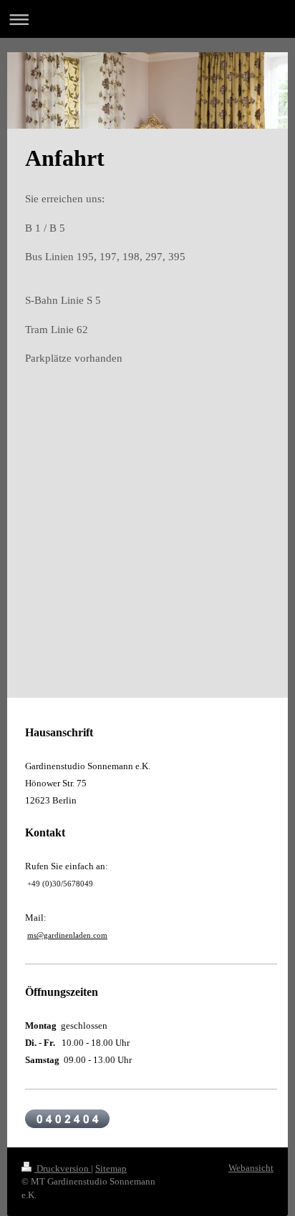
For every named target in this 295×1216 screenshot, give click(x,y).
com (100, 935)
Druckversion (62, 1168)
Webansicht (251, 1167)
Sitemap (111, 1168)
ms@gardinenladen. (60, 935)
